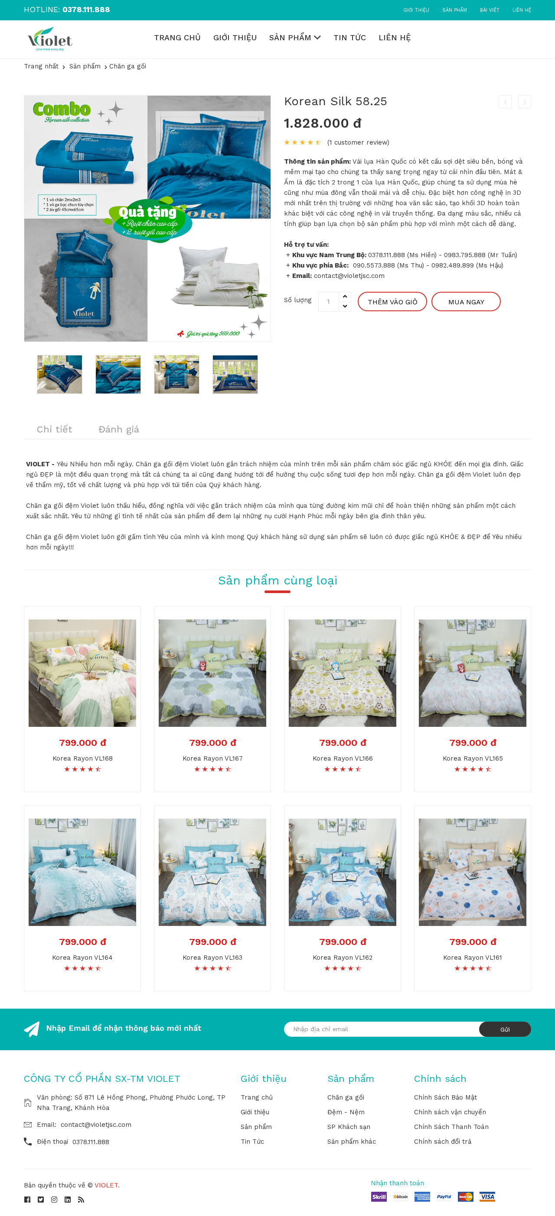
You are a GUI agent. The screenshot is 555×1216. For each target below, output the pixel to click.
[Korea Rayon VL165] (472, 672)
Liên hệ (522, 10)
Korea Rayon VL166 (343, 758)
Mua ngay (466, 302)
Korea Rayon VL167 (213, 758)
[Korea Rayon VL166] (342, 672)
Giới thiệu (416, 10)
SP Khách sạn (348, 1127)
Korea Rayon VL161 (472, 957)
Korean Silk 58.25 (335, 101)
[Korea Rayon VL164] (82, 871)
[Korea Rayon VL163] (212, 871)
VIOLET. (107, 1185)
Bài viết (490, 10)
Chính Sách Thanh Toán (451, 1127)
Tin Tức (349, 37)
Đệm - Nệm (346, 1112)
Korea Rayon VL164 (82, 957)
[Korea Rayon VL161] (472, 871)
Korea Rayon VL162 (342, 957)
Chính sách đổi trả (442, 1141)
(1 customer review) (358, 142)
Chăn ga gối (345, 1097)
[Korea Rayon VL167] (212, 672)
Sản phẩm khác (351, 1141)
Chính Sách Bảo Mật (445, 1097)
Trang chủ (177, 37)
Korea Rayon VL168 (82, 758)
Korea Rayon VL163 (212, 957)
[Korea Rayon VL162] (342, 871)
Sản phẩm (454, 10)
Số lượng (298, 300)
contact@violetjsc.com (96, 1125)
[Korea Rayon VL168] (82, 672)
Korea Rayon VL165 (473, 758)
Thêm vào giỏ (393, 302)
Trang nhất (41, 66)
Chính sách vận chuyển (450, 1112)
